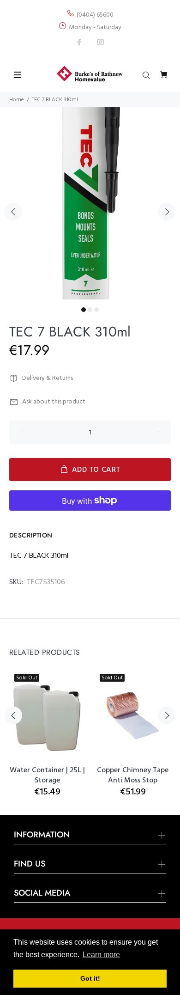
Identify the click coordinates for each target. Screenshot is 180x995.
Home (16, 99)
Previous (13, 211)
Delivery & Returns (47, 378)
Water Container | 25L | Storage (47, 775)
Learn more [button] (101, 954)
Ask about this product (53, 402)
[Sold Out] (133, 716)
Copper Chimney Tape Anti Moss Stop (132, 775)
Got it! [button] (90, 978)
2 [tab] (90, 309)
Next (166, 211)
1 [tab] (83, 309)
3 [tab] (96, 309)
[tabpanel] (90, 203)
